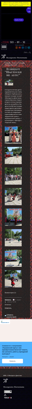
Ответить (8, 308)
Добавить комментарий (11, 316)
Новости (15, 63)
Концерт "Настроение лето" (15, 64)
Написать (12, 361)
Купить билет (19, 19)
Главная (7, 63)
